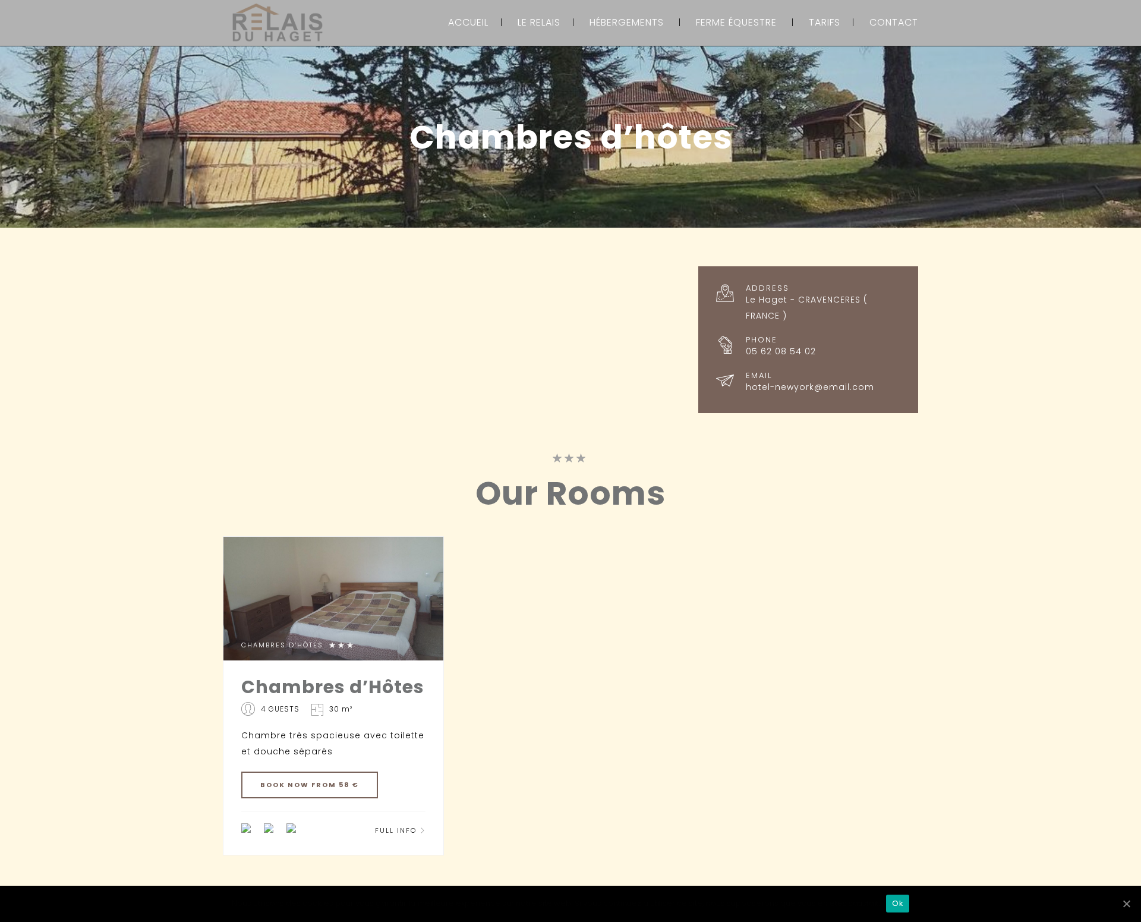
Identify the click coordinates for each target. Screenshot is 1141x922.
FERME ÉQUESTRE (736, 22)
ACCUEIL (468, 22)
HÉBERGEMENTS (627, 22)
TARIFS (824, 22)
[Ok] (1126, 904)
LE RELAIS (539, 22)
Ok (897, 903)
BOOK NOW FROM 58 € (309, 784)
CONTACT (893, 22)
